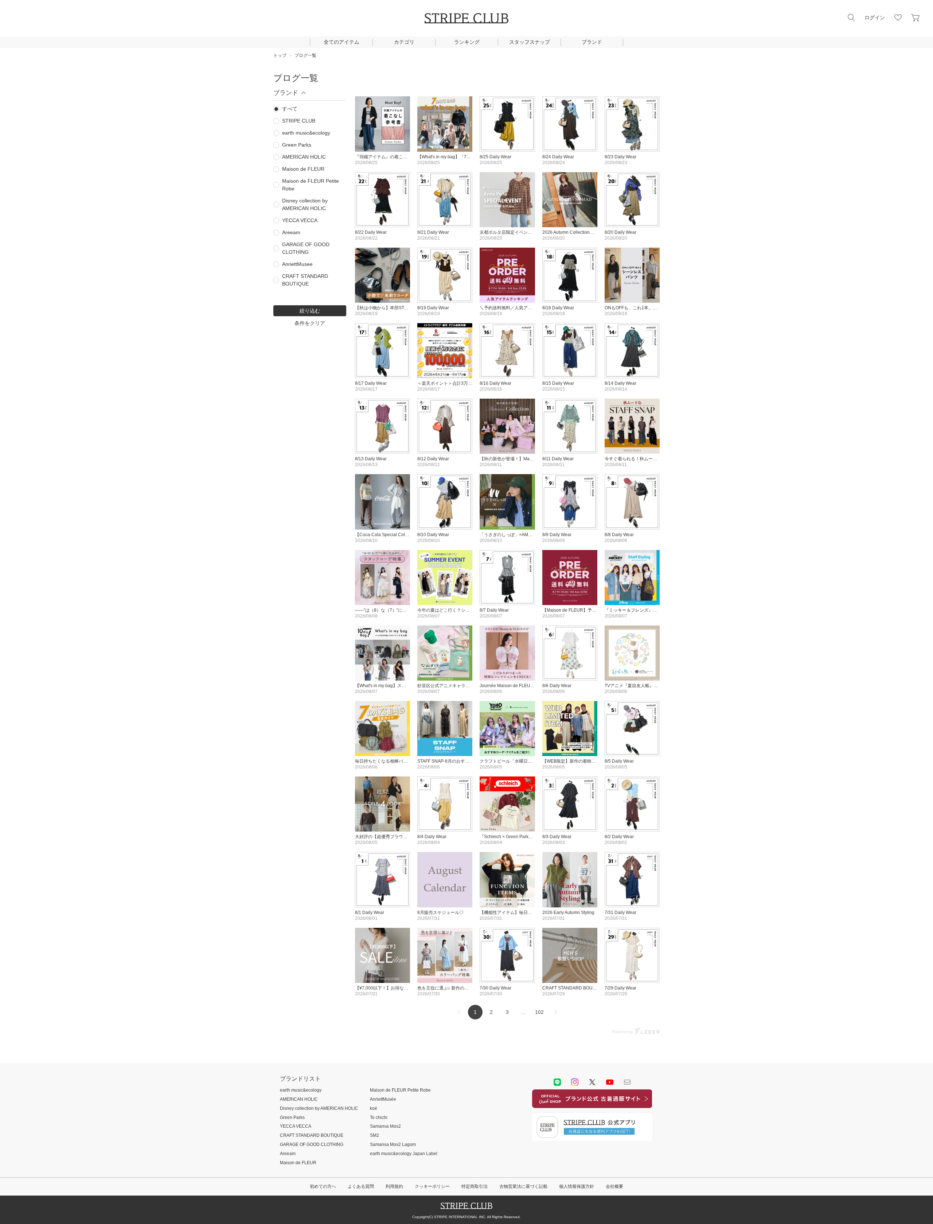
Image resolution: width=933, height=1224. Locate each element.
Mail (627, 1082)
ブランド (592, 42)
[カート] (915, 17)
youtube (609, 1082)
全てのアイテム (341, 42)
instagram (574, 1082)
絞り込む (310, 311)
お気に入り (898, 17)
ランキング (467, 42)
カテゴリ (404, 42)
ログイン (874, 17)
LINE (557, 1082)
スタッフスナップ (529, 42)
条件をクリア (309, 323)
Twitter (592, 1082)
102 (539, 1012)
